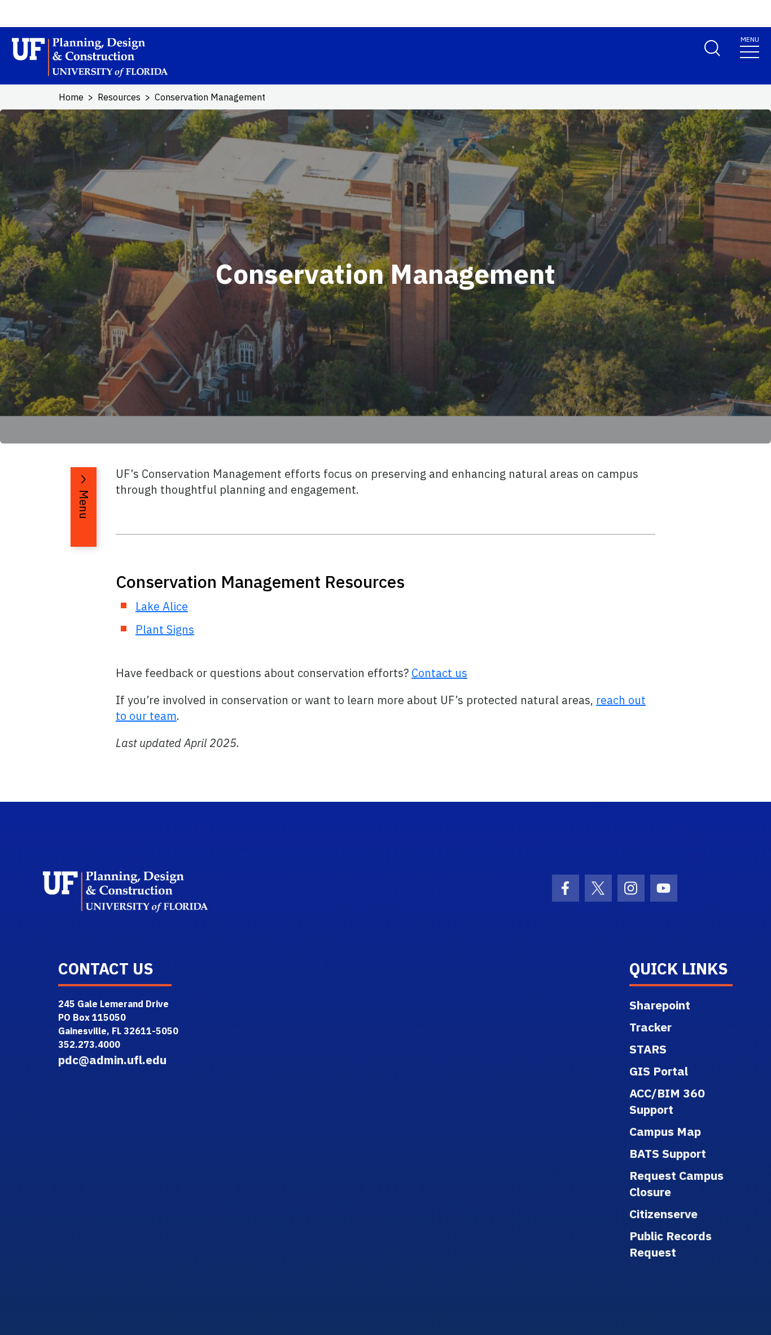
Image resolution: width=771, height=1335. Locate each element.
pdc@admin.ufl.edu (112, 1060)
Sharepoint (659, 1005)
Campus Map (665, 1131)
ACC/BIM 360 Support (667, 1101)
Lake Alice (161, 606)
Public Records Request (670, 1244)
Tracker (650, 1027)
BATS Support (667, 1153)
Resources (119, 97)
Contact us (439, 672)
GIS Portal (658, 1071)
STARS (648, 1049)
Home (71, 97)
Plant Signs (164, 629)
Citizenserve (663, 1214)
